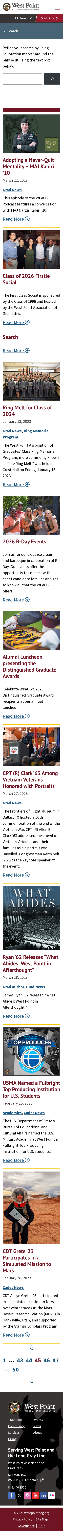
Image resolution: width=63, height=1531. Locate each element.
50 (15, 1369)
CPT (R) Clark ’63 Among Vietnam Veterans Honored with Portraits (30, 779)
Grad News (12, 189)
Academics (12, 1112)
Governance (26, 1526)
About (37, 1432)
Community (16, 1426)
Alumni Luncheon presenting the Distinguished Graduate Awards (29, 666)
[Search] (52, 79)
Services (13, 1432)
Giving (12, 1439)
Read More (14, 219)
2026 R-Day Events (24, 541)
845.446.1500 (17, 1487)
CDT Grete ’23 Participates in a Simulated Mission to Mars (27, 1261)
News (37, 1426)
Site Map (42, 1519)
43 (20, 1360)
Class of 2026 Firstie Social (26, 279)
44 (29, 1360)
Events (38, 1419)
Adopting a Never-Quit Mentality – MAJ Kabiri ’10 (28, 166)
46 (47, 1360)
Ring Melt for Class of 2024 (27, 410)
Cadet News (34, 1112)
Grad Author (13, 986)
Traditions (15, 1419)
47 (55, 1360)
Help (41, 1526)
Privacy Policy (22, 1519)
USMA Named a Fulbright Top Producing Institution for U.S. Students (31, 1089)
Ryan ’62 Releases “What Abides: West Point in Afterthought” (30, 963)
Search (10, 337)
